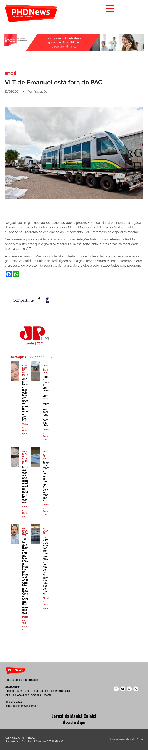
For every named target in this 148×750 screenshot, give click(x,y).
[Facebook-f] (116, 688)
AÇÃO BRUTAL (45, 455)
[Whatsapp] (129, 688)
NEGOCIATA (45, 530)
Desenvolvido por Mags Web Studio (126, 739)
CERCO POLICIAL (46, 369)
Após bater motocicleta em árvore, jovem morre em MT (25, 399)
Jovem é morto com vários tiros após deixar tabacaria (46, 481)
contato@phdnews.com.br (21, 705)
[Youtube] (122, 688)
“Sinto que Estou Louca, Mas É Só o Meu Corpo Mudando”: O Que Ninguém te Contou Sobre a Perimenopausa (25, 576)
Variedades (24, 626)
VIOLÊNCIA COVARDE (24, 457)
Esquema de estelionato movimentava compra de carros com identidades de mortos (46, 566)
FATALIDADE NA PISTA (25, 370)
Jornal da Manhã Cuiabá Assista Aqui (74, 719)
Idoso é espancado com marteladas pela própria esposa (25, 485)
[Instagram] (135, 688)
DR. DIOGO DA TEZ (25, 532)
